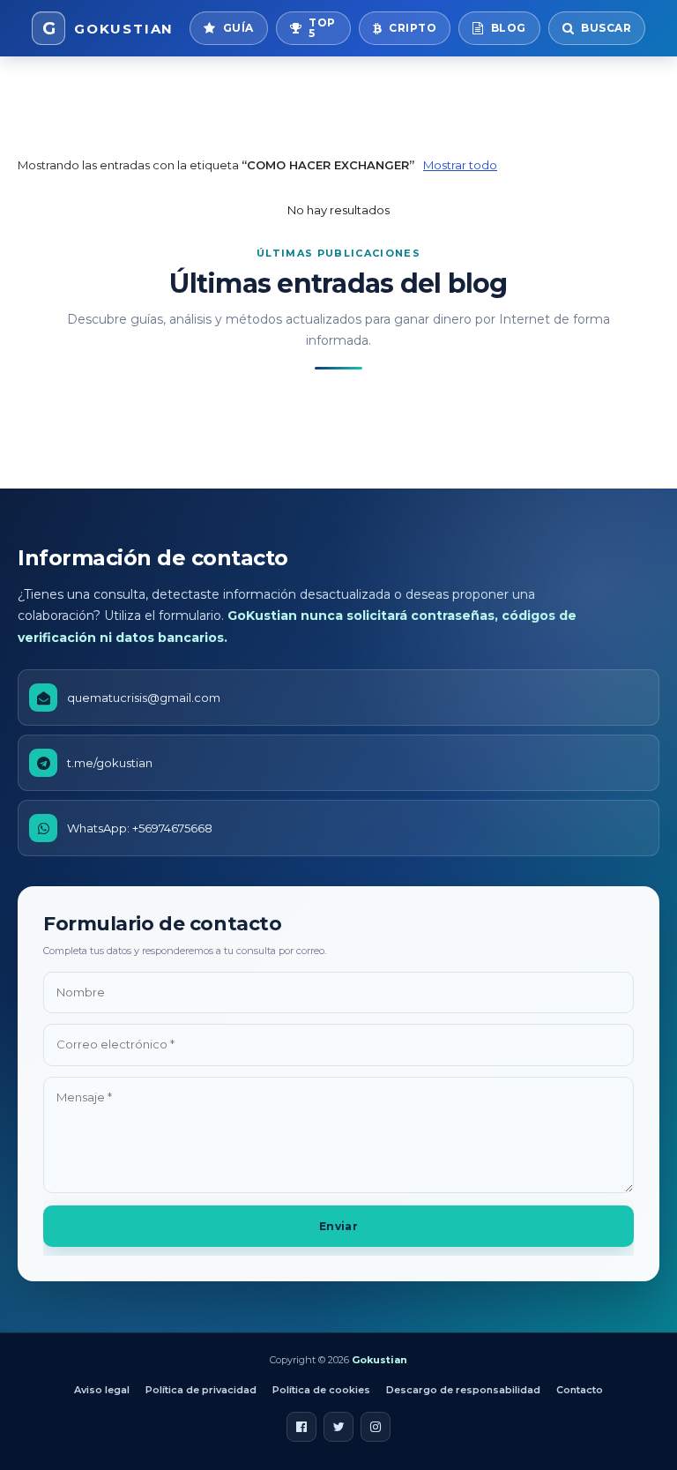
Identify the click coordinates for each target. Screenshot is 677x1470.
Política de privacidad (201, 1390)
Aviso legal (102, 1390)
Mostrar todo (460, 165)
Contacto (579, 1390)
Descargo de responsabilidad (463, 1390)
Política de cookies (321, 1390)
